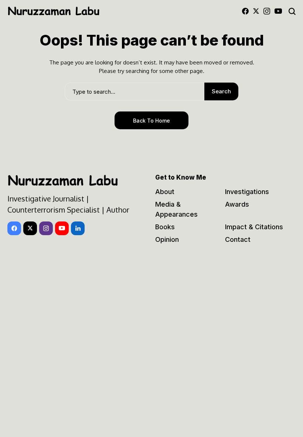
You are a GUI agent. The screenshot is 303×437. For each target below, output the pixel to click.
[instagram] (266, 11)
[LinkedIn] (78, 228)
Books (165, 227)
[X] (256, 11)
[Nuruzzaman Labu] (53, 11)
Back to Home (151, 120)
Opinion (167, 239)
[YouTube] (278, 11)
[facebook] (245, 11)
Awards (237, 204)
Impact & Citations (254, 227)
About (164, 192)
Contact (238, 239)
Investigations (247, 192)
